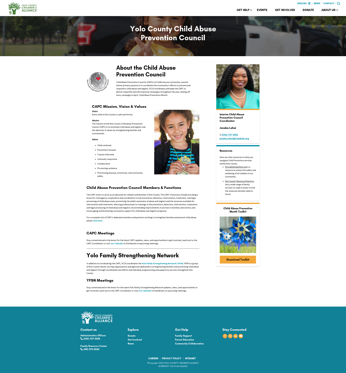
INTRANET (190, 358)
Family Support (183, 335)
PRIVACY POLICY (171, 358)
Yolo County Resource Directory (239, 181)
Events (262, 10)
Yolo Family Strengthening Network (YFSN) (162, 263)
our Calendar (117, 243)
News (317, 3)
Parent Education (184, 339)
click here (97, 220)
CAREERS (153, 358)
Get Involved (285, 10)
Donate (308, 10)
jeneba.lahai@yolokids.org (234, 138)
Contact (328, 3)
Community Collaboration (189, 343)
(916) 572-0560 (91, 349)
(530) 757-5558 (230, 134)
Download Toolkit (238, 259)
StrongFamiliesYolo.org (236, 167)
